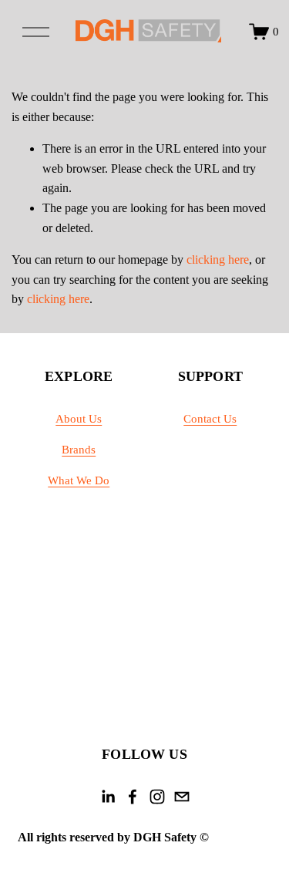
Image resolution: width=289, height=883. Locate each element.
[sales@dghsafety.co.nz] (182, 796)
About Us (78, 419)
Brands (79, 449)
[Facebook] (132, 796)
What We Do (78, 480)
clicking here (218, 259)
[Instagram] (157, 796)
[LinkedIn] (108, 796)
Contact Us (210, 419)
